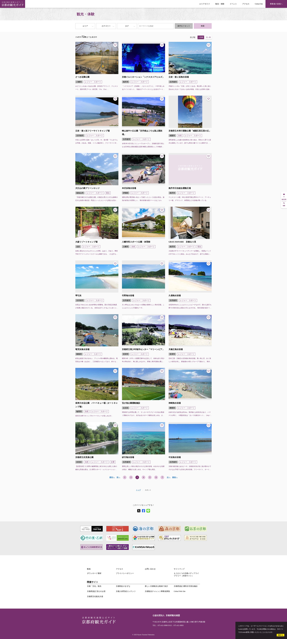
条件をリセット (183, 26)
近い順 (208, 37)
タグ (127, 26)
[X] (139, 510)
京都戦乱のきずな (123, 586)
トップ (138, 490)
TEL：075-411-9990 (160, 625)
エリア (85, 26)
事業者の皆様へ (276, 4)
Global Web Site (179, 591)
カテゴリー (106, 26)
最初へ (112, 477)
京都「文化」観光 (94, 586)
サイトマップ (179, 569)
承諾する (280, 635)
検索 (202, 26)
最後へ (175, 477)
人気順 (200, 37)
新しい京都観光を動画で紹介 (156, 586)
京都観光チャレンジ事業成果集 (157, 591)
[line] (148, 510)
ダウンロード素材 (94, 573)
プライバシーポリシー (125, 573)
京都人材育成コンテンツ (126, 591)
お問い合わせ (150, 569)
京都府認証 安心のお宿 (96, 591)
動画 (89, 569)
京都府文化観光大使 (95, 596)
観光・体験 (219, 4)
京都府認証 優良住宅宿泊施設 (186, 586)
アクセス (245, 4)
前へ (118, 477)
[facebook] (143, 510)
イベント (233, 4)
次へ (168, 477)
